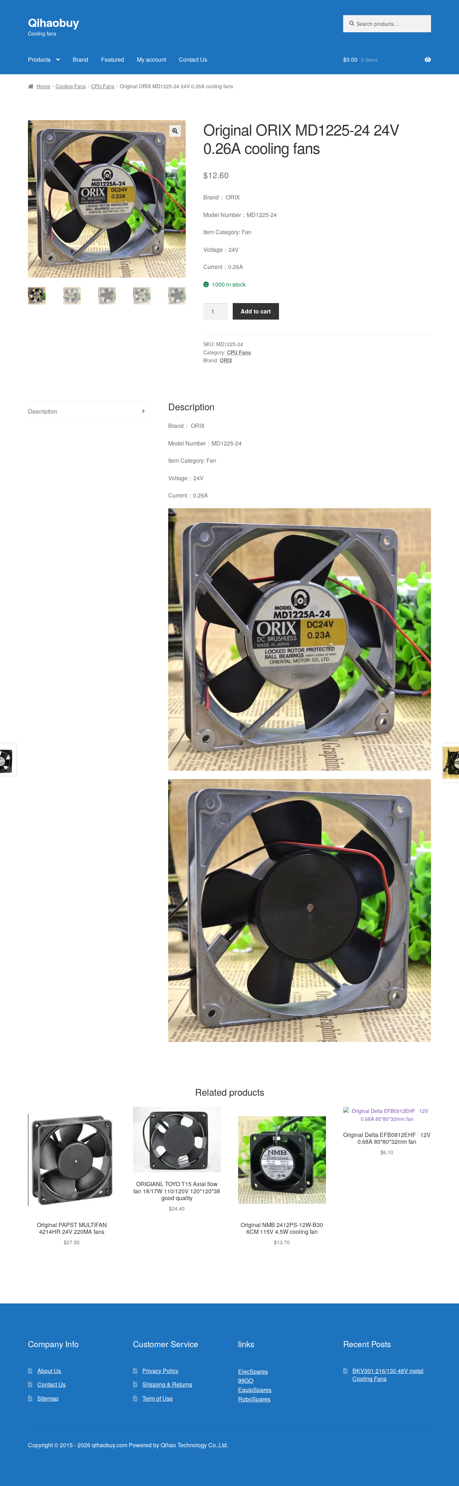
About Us (49, 1371)
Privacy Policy (160, 1371)
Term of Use (157, 1398)
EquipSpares (254, 1390)
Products (39, 59)
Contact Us (193, 59)
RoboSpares (254, 1399)
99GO (245, 1380)
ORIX (226, 360)
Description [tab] (42, 411)
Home (43, 86)
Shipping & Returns (167, 1384)
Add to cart (256, 311)
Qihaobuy (53, 22)
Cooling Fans (71, 86)
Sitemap (47, 1398)
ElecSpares (253, 1371)
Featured (112, 59)
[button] (175, 131)
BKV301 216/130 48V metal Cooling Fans (387, 1375)
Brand (80, 59)
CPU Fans (102, 86)
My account (151, 59)
